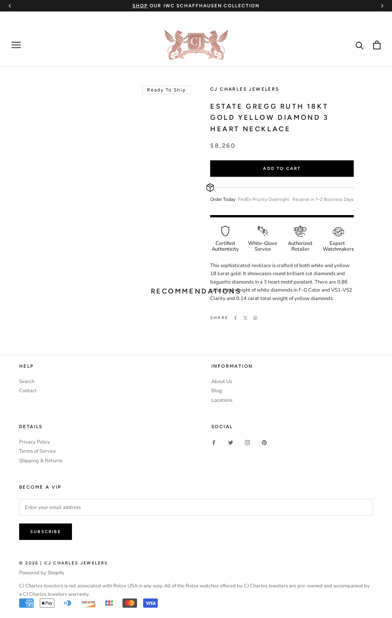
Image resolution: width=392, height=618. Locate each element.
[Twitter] (245, 318)
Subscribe (45, 531)
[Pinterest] (255, 318)
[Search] (360, 45)
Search (26, 381)
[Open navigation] (16, 45)
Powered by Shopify (41, 572)
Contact (28, 390)
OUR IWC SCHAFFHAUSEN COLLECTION (195, 5)
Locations (221, 400)
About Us (221, 381)
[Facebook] (235, 318)
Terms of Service (37, 451)
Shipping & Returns (40, 460)
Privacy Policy (34, 442)
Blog (216, 390)
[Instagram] (247, 443)
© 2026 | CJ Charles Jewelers (63, 563)
